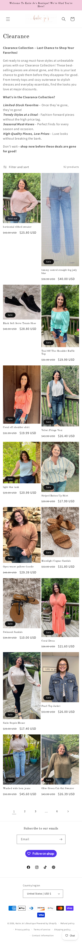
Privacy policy (22, 929)
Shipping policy (62, 929)
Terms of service (42, 929)
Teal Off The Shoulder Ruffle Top (58, 352)
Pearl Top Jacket (51, 706)
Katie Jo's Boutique (26, 923)
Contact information (43, 935)
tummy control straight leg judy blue (59, 272)
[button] (8, 19)
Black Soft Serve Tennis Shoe (19, 323)
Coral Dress (48, 641)
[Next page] (67, 811)
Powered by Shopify (46, 923)
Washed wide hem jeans (16, 788)
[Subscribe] (61, 839)
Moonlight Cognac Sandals (56, 561)
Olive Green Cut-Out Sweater (57, 788)
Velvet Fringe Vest (51, 430)
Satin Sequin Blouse (14, 723)
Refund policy (68, 923)
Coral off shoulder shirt (16, 427)
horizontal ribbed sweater (17, 227)
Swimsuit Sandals (13, 632)
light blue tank (11, 487)
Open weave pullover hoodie (18, 567)
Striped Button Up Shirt (54, 496)
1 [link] (14, 811)
